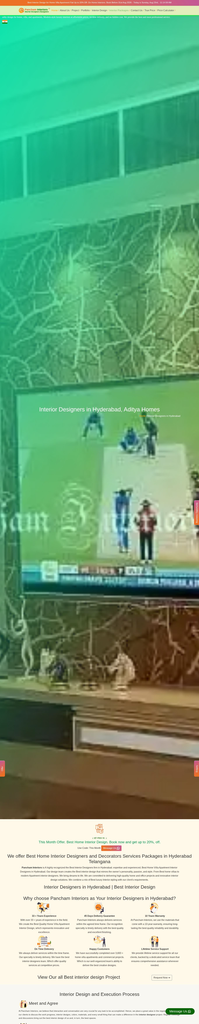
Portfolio (85, 10)
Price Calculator (165, 10)
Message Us (110, 848)
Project (75, 10)
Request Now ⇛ (162, 977)
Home (54, 10)
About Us (64, 10)
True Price (150, 10)
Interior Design (99, 10)
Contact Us (136, 10)
